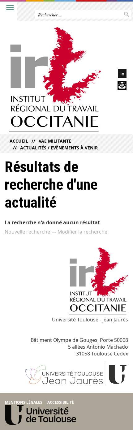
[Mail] (116, 86)
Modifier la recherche (82, 231)
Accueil (19, 141)
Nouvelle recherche (28, 231)
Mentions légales (23, 402)
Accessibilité (60, 402)
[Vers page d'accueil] (53, 80)
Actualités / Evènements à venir (59, 148)
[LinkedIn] (116, 74)
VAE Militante (55, 141)
